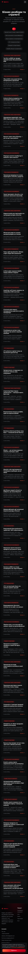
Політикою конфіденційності (17, 947)
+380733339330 (5, 933)
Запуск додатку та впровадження (14, 38)
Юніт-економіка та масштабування (14, 35)
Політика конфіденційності (8, 938)
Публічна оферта (6, 942)
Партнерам (20, 918)
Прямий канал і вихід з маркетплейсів (14, 32)
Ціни (18, 914)
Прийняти (14, 950)
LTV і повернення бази (14, 42)
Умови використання (6, 940)
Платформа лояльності (20, 911)
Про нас (3, 931)
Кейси (18, 916)
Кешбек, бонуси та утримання (14, 48)
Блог (18, 920)
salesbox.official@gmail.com (8, 935)
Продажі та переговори (14, 45)
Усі (14, 28)
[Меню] (25, 2)
